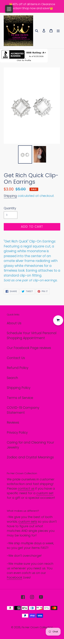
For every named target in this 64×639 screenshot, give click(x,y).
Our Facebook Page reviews (29, 348)
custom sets (27, 521)
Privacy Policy (17, 432)
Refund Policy (17, 368)
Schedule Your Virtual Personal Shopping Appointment (31, 335)
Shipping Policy (18, 387)
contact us (26, 488)
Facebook (14, 577)
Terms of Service (20, 397)
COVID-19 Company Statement (23, 410)
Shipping (10, 196)
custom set (44, 493)
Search (12, 378)
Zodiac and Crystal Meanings (30, 457)
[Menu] (58, 31)
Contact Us (16, 358)
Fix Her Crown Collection (37, 627)
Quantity (10, 208)
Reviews (13, 422)
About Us (14, 323)
